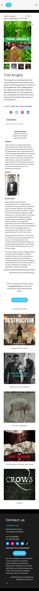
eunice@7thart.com (16, 286)
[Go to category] (28, 16)
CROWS (19, 503)
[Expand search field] (8, 5)
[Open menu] (2, 5)
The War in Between (19, 426)
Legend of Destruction (19, 348)
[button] (32, 24)
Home (6, 18)
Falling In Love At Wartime (20, 387)
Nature (22, 106)
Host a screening (19, 300)
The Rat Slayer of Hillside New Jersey (19, 464)
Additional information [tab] (14, 124)
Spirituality (28, 106)
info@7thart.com (12, 525)
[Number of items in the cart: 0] (36, 5)
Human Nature (13, 18)
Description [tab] (11, 120)
